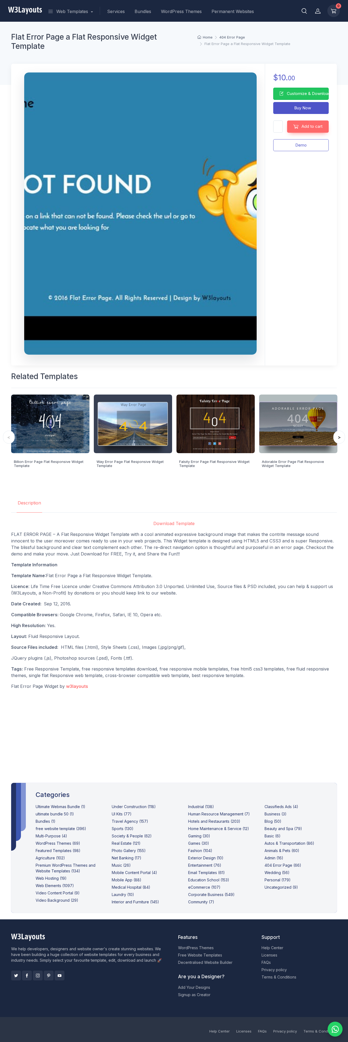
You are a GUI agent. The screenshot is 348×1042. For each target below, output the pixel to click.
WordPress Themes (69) (58, 843)
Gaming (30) (199, 836)
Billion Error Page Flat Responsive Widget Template (48, 463)
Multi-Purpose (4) (51, 836)
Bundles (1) (45, 821)
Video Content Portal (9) (58, 893)
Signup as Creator (194, 994)
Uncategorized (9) (281, 887)
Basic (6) (273, 836)
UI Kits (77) (122, 814)
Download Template (174, 523)
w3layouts (77, 686)
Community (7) (201, 902)
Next (339, 437)
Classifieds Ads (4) (281, 806)
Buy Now (302, 107)
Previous (9, 437)
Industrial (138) (201, 806)
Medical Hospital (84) (131, 887)
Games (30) (198, 843)
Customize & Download (307, 93)
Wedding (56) (277, 872)
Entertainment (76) (204, 865)
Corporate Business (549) (211, 894)
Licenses (269, 955)
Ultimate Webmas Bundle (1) (60, 806)
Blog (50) (273, 821)
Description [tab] (29, 503)
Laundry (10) (123, 894)
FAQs (266, 962)
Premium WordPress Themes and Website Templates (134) (65, 868)
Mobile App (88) (126, 880)
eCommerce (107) (204, 887)
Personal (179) (278, 880)
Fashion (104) (200, 850)
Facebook (27, 975)
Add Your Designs (194, 987)
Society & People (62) (132, 836)
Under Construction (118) (134, 806)
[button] (304, 11)
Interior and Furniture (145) (135, 902)
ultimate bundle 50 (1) (55, 814)
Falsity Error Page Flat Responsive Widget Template (214, 463)
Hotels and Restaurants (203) (214, 821)
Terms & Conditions (279, 977)
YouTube (59, 975)
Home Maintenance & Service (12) (218, 828)
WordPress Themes (181, 11)
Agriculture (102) (50, 858)
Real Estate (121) (126, 843)
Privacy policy (274, 969)
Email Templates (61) (206, 872)
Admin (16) (274, 858)
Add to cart (311, 126)
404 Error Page (232, 37)
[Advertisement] (174, 732)
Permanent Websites (233, 11)
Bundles (143, 11)
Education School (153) (208, 880)
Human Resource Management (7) (219, 814)
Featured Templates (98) (58, 850)
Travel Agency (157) (130, 821)
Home (207, 37)
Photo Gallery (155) (129, 850)
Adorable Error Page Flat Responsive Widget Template (293, 463)
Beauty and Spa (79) (283, 828)
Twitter (16, 975)
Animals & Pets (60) (282, 850)
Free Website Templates (200, 955)
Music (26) (121, 865)
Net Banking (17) (126, 858)
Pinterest (49, 975)
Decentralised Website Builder (205, 962)
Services (116, 11)
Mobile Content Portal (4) (134, 872)
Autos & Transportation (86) (289, 843)
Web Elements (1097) (55, 885)
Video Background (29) (57, 900)
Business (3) (276, 814)
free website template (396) (61, 828)
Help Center (272, 947)
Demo (301, 145)
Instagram (38, 975)
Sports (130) (122, 828)
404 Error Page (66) (283, 865)
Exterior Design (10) (205, 858)
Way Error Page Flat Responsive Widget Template (130, 463)
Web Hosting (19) (51, 878)
